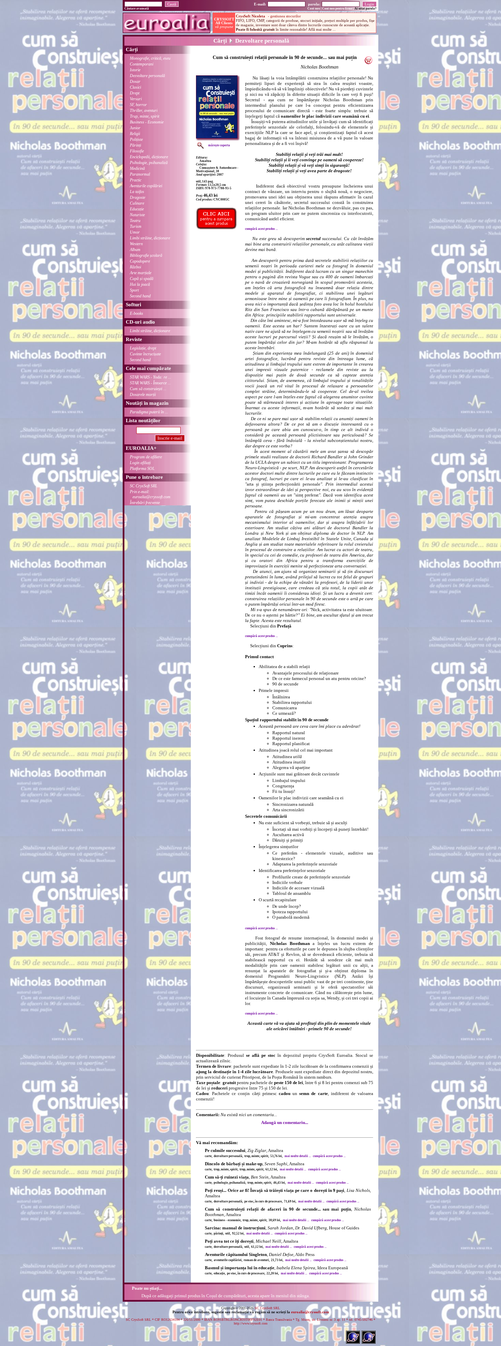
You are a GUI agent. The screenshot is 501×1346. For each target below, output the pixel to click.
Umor (135, 232)
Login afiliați (140, 462)
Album (135, 249)
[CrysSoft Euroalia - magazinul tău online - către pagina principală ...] (166, 31)
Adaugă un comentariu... (284, 1122)
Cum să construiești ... (148, 388)
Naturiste (137, 214)
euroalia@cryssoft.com (310, 1312)
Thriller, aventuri (143, 110)
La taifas (137, 191)
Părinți (135, 145)
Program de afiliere (146, 457)
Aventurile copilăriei (146, 185)
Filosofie (137, 151)
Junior (135, 127)
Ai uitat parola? (365, 8)
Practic (135, 180)
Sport (134, 290)
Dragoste (137, 197)
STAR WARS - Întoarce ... (150, 383)
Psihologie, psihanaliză (149, 162)
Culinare (137, 203)
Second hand (140, 296)
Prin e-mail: (150, 494)
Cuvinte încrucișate (145, 354)
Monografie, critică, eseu (150, 58)
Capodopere (140, 261)
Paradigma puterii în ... (149, 412)
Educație (137, 209)
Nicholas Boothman (319, 67)
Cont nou (313, 8)
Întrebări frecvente (145, 502)
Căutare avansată (136, 8)
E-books (136, 313)
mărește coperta (219, 145)
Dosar (135, 81)
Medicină (137, 168)
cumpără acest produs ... (261, 229)
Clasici (135, 87)
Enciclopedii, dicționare (149, 156)
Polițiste (136, 139)
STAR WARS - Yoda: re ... (150, 377)
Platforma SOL (142, 468)
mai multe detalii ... (298, 1156)
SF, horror (138, 104)
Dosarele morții (143, 394)
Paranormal (140, 174)
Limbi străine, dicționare (150, 238)
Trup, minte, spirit (144, 116)
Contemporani (141, 64)
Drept (134, 93)
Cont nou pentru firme (337, 8)
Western (136, 243)
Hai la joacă (140, 284)
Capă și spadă (141, 278)
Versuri (136, 99)
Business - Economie (147, 122)
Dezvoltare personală (147, 75)
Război (135, 267)
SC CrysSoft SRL (143, 486)
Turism (135, 226)
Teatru (135, 220)
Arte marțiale (140, 272)
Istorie (135, 70)
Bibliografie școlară (146, 255)
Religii (135, 133)
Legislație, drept (143, 348)
